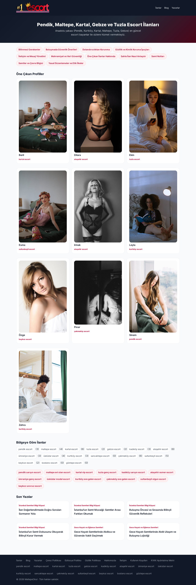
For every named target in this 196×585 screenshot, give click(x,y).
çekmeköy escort (127, 456)
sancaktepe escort (100, 456)
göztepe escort (73, 462)
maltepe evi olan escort (58, 472)
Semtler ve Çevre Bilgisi (31, 63)
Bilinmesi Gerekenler (29, 49)
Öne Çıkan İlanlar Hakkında (101, 56)
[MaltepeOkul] (32, 8)
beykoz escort (26, 462)
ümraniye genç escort (30, 479)
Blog (166, 7)
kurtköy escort (74, 456)
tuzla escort (92, 449)
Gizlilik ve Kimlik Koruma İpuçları (132, 49)
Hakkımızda (110, 560)
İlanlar (158, 7)
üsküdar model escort (58, 479)
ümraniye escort (27, 456)
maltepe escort (48, 449)
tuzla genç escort (107, 472)
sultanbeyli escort (153, 456)
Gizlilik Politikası (93, 560)
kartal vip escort (84, 472)
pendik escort (25, 449)
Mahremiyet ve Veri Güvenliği (66, 56)
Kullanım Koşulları (138, 560)
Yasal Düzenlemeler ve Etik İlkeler (66, 63)
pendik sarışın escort (30, 472)
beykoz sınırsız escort (30, 486)
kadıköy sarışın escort (133, 472)
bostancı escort (49, 462)
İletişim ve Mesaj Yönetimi (32, 56)
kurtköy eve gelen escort (88, 479)
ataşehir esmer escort (161, 472)
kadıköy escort (136, 449)
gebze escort (114, 449)
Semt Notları (157, 56)
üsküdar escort (50, 456)
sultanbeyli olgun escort (153, 479)
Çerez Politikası (53, 560)
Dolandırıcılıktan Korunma (96, 49)
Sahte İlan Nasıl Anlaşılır (133, 56)
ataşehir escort (160, 449)
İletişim (123, 560)
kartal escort (71, 449)
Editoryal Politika (73, 560)
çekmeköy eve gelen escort (121, 479)
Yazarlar (176, 7)
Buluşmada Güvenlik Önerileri (61, 49)
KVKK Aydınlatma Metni (162, 560)
